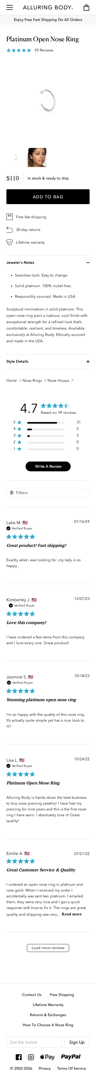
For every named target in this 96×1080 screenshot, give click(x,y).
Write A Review (48, 466)
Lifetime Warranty (48, 1005)
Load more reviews (48, 948)
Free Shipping (62, 995)
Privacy (45, 1068)
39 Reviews (43, 50)
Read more (72, 913)
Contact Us (31, 995)
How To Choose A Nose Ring (48, 1025)
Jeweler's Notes (20, 262)
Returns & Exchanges (48, 1015)
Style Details (17, 361)
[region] (47, 423)
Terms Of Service (71, 1068)
